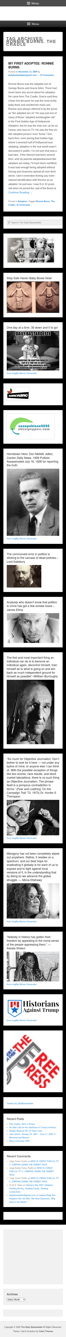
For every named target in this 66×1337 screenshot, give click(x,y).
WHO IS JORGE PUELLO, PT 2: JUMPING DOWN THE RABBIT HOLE (31, 1171)
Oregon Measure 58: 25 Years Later (25, 1131)
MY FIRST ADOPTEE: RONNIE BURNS (31, 65)
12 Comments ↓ (47, 75)
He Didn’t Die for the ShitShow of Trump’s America (32, 1127)
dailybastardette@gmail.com (22, 75)
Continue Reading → (20, 192)
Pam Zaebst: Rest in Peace (22, 1124)
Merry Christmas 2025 (19, 1141)
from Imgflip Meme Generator (22, 373)
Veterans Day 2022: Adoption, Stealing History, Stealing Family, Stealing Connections (31, 1188)
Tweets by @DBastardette (20, 1103)
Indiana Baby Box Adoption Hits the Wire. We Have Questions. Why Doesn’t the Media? (32, 1198)
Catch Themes (46, 1331)
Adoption (22, 201)
